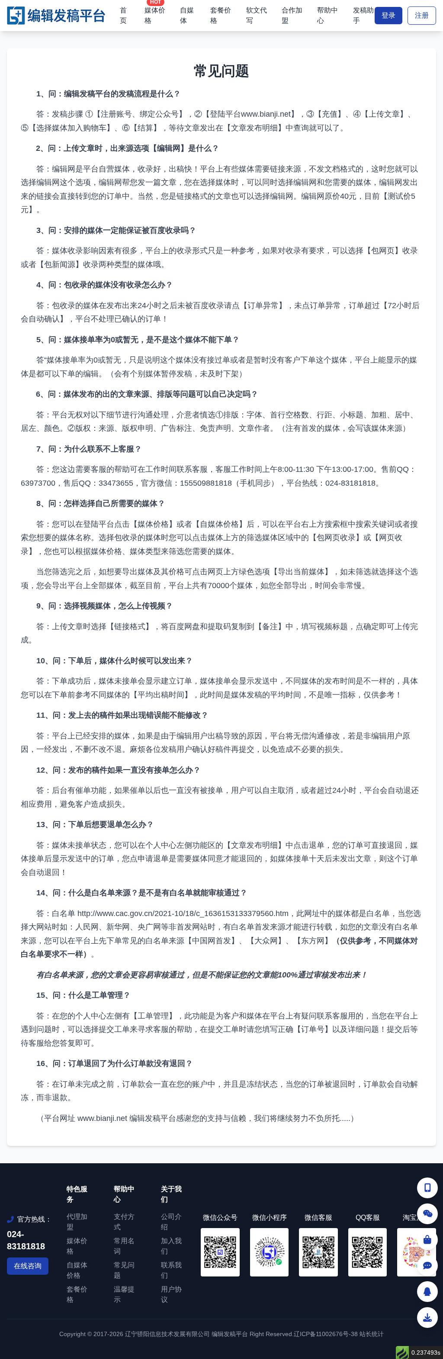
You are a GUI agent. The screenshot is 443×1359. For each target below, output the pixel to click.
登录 (388, 15)
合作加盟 (292, 15)
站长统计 (372, 1333)
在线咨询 (28, 1266)
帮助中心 (327, 15)
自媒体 (187, 15)
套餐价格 (220, 15)
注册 (422, 15)
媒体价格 (154, 15)
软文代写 (256, 15)
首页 (123, 15)
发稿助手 (363, 15)
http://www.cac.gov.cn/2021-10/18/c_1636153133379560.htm (183, 913)
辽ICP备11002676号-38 (326, 1333)
